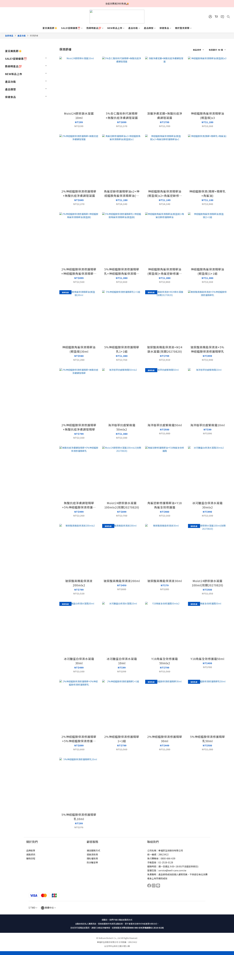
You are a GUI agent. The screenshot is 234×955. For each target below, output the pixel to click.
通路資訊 (30, 854)
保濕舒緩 (34, 35)
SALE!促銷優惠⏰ (70, 28)
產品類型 (148, 28)
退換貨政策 (92, 854)
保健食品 (164, 28)
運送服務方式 (93, 850)
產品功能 (133, 28)
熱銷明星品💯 (93, 28)
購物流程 (30, 858)
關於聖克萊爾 (182, 28)
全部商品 (9, 35)
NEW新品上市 (114, 28)
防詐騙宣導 (92, 862)
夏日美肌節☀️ (50, 28)
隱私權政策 (92, 858)
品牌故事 (30, 850)
